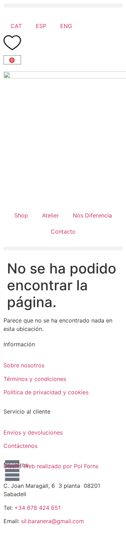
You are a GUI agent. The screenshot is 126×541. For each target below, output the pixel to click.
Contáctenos (20, 445)
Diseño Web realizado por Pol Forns (51, 466)
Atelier (50, 215)
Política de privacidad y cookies (46, 392)
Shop (21, 215)
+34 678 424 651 (37, 507)
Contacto (63, 231)
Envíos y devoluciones (33, 432)
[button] (63, 5)
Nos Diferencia (92, 215)
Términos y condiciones (35, 378)
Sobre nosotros (24, 365)
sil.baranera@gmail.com (52, 521)
